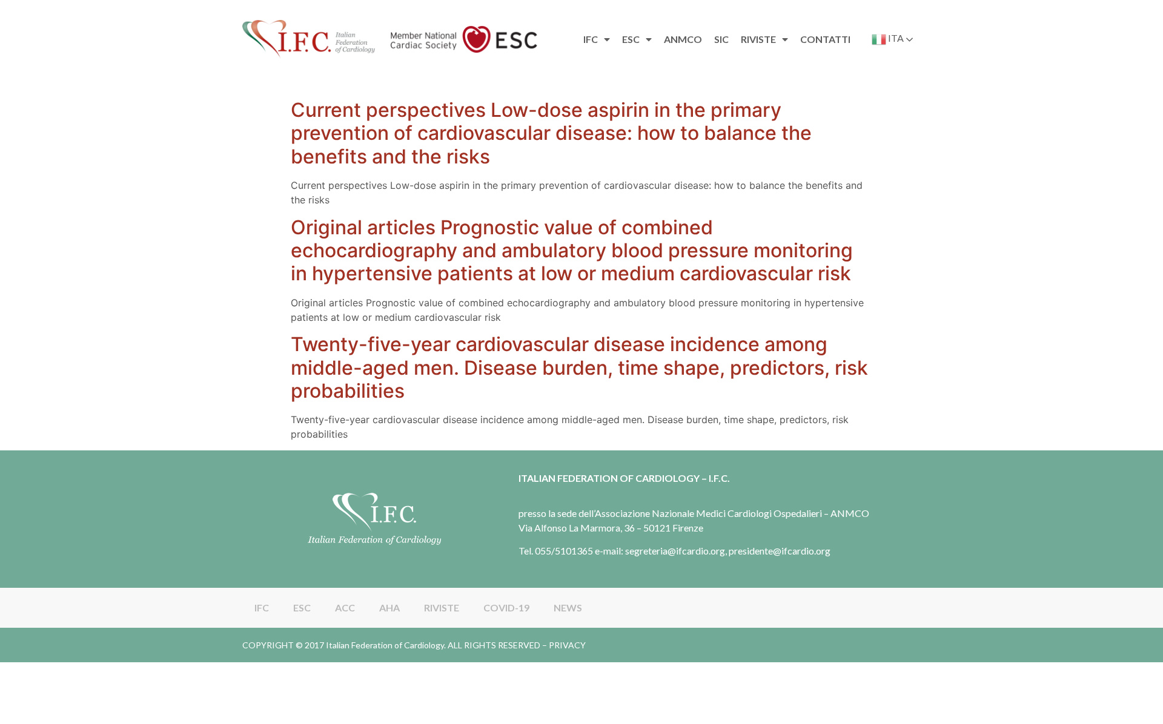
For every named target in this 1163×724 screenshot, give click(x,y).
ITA (895, 38)
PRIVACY (567, 645)
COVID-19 (506, 607)
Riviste (758, 39)
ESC (302, 607)
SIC (721, 39)
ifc (590, 39)
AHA (389, 607)
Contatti (825, 39)
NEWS (568, 607)
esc (631, 39)
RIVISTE (441, 607)
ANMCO (683, 39)
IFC (261, 607)
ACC (345, 607)
